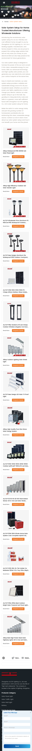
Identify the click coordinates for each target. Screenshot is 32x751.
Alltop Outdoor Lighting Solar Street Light (15, 361)
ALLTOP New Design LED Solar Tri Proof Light (16, 395)
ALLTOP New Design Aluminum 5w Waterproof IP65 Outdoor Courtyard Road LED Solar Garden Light (15, 257)
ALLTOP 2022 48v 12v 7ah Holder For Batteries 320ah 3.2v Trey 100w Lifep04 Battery (16, 570)
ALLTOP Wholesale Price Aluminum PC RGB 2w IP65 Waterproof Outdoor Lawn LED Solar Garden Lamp (16, 222)
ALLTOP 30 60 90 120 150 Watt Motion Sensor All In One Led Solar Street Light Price (15, 501)
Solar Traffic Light (7, 699)
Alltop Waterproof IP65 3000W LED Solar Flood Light (14, 152)
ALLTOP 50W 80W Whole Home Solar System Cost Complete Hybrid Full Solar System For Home (15, 535)
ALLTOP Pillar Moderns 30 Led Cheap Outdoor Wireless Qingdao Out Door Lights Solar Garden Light (15, 327)
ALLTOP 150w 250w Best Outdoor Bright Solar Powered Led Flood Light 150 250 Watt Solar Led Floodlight (15, 605)
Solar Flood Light (7, 696)
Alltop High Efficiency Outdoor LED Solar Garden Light (14, 187)
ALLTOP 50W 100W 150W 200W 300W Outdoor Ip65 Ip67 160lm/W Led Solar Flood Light (15, 466)
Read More (6, 157)
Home (6, 22)
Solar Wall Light (7, 702)
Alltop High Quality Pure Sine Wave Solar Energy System (15, 430)
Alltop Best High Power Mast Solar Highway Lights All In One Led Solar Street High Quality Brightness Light (15, 640)
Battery (4, 705)
